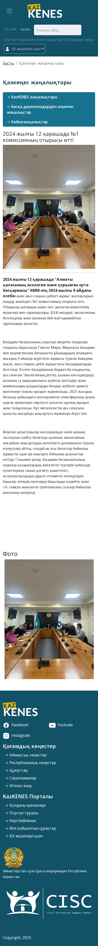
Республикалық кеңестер (32, 762)
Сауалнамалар (22, 778)
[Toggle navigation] (9, 11)
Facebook (20, 724)
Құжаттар (18, 770)
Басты (8, 63)
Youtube (65, 724)
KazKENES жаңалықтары (33, 97)
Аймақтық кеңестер (28, 755)
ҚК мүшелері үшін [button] (26, 48)
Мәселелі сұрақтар (46, 39)
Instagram (20, 735)
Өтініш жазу (20, 785)
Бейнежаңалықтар (29, 121)
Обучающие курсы (78, 39)
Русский (10, 29)
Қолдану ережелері (27, 805)
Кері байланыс (22, 820)
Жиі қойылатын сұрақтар (32, 828)
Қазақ (25, 29)
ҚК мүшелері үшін (26, 836)
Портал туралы (16, 39)
